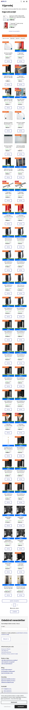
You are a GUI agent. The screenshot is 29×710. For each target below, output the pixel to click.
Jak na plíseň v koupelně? (8, 662)
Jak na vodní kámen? (6, 663)
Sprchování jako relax (7, 673)
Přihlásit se (6, 639)
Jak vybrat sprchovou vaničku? (9, 660)
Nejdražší (17, 38)
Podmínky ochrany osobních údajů (9, 654)
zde (20, 699)
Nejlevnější (12, 38)
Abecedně (23, 38)
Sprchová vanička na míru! (8, 678)
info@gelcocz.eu (7, 688)
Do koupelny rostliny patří (8, 671)
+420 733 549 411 (7, 690)
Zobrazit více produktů (14, 31)
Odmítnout (7, 706)
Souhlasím (21, 706)
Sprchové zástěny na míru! (8, 680)
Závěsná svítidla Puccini (7, 682)
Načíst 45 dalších (14, 601)
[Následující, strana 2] (14, 605)
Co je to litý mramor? (6, 669)
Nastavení (14, 702)
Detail (8, 61)
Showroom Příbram (5, 649)
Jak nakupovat (4, 650)
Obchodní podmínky (6, 652)
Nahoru (15, 611)
